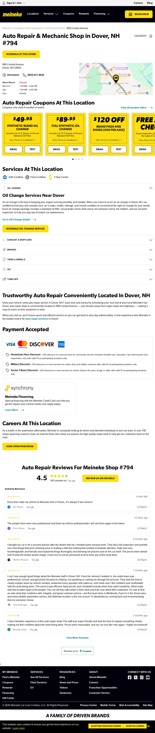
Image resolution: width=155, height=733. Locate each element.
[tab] (73, 159)
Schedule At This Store (21, 54)
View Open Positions (20, 446)
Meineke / (7, 28)
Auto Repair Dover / (56, 28)
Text (32, 149)
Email (13, 149)
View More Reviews (77, 638)
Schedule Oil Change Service (25, 229)
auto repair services (36, 318)
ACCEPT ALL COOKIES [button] (135, 726)
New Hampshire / (35, 28)
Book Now (142, 14)
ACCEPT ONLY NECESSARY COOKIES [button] (106, 726)
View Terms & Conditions (21, 140)
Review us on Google (100, 478)
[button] (149, 726)
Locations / (19, 28)
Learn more (18, 728)
